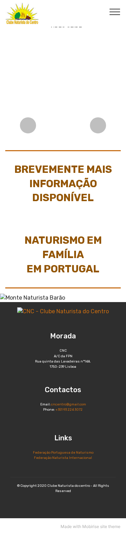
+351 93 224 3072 (69, 409)
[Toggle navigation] (115, 11)
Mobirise (90, 526)
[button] (28, 125)
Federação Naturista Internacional (63, 458)
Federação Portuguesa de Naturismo (63, 452)
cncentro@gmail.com (68, 404)
